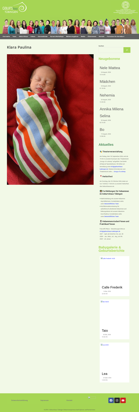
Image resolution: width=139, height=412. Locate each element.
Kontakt (69, 400)
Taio (105, 330)
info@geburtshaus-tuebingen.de (110, 231)
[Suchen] (126, 50)
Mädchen (107, 81)
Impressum (45, 400)
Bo (102, 129)
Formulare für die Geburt (115, 36)
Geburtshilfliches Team (111, 204)
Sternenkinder (43, 36)
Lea (104, 373)
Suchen (101, 46)
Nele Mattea (110, 68)
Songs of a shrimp (120, 171)
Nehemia (107, 95)
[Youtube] (123, 400)
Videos (33, 36)
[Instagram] (117, 400)
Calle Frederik (112, 287)
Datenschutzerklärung (19, 400)
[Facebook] (111, 400)
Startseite (6, 36)
